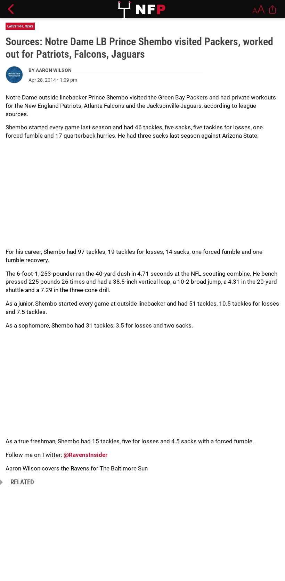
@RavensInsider (85, 454)
